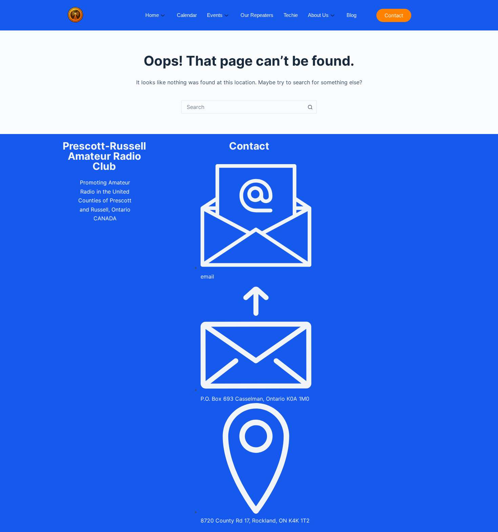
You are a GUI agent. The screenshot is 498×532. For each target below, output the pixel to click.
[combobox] (243, 107)
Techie (291, 15)
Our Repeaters (257, 15)
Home (152, 15)
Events (215, 15)
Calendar (187, 15)
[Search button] (310, 107)
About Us (318, 15)
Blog (351, 15)
